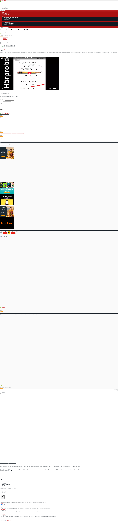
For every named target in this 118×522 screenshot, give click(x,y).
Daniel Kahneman (5, 37)
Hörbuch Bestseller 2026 (5, 14)
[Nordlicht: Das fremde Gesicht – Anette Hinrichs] (12, 133)
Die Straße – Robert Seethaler (4, 114)
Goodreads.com (50, 469)
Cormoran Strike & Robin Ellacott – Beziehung (11, 17)
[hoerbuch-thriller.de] (13, 4)
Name (1, 99)
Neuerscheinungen (4, 13)
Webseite (1, 101)
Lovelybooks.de (55, 469)
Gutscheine (3, 21)
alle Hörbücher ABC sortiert (6, 484)
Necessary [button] (2, 503)
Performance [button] (3, 509)
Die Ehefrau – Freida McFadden (5, 129)
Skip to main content (3, 0)
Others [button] (2, 517)
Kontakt (3, 486)
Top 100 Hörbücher (5, 482)
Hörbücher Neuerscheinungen (6, 481)
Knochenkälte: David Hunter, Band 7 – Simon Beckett (8, 463)
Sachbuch (4, 38)
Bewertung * (2, 102)
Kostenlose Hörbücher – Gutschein (9, 23)
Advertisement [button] (3, 514)
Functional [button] (2, 506)
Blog (2, 16)
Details (1, 115)
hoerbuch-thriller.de (20, 469)
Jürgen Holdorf (5, 39)
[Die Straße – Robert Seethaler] (5, 113)
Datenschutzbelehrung (5, 490)
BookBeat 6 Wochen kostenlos (8, 24)
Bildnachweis (4, 491)
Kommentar (2, 107)
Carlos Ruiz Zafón (9, 470)
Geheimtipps (4, 483)
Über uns (3, 485)
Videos (3, 12)
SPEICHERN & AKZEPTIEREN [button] (6, 519)
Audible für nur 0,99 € (7, 22)
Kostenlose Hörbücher (7, 18)
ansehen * (1, 36)
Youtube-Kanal (78, 469)
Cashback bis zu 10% (7, 19)
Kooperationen (4, 492)
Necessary (3, 504)
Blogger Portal (63, 469)
